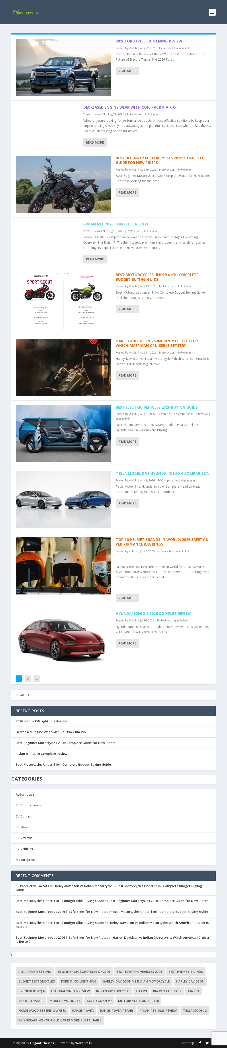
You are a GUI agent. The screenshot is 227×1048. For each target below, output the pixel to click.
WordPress (83, 1043)
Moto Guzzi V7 (99, 1001)
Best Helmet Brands (185, 971)
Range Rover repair (116, 1010)
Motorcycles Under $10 (138, 1001)
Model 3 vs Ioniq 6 (65, 1001)
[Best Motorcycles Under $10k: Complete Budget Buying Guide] (63, 301)
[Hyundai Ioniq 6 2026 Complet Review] (63, 639)
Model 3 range (30, 1001)
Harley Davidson (190, 981)
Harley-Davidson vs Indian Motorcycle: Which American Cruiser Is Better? (157, 343)
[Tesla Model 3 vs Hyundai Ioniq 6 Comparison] (63, 499)
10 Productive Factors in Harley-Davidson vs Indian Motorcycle (64, 886)
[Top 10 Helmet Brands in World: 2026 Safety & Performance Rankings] (63, 565)
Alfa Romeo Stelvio (34, 971)
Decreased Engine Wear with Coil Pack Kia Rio (129, 107)
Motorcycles (166, 169)
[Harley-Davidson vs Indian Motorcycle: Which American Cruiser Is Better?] (63, 367)
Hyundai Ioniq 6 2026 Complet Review (153, 613)
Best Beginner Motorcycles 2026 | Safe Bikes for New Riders (62, 912)
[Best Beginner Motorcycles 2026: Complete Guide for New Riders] (63, 184)
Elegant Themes (42, 1043)
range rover (83, 1010)
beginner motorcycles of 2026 (84, 971)
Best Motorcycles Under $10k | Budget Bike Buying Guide (60, 901)
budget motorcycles (36, 981)
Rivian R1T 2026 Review (158, 1010)
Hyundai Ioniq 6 (31, 991)
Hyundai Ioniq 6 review (70, 991)
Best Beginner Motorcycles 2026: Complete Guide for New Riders (160, 160)
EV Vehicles (166, 48)
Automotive (134, 114)
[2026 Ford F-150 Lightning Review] (63, 67)
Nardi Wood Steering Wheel (42, 1010)
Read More (127, 71)
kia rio (193, 991)
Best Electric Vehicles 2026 (139, 971)
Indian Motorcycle (112, 991)
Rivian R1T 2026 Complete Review (115, 224)
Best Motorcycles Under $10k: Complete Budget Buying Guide (157, 277)
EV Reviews (133, 231)
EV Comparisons (183, 414)
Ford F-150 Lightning (78, 981)
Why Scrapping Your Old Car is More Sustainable (59, 1020)
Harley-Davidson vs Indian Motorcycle (136, 981)
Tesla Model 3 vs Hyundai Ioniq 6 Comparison (163, 473)
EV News (22, 827)
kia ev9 (141, 991)
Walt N (133, 48)
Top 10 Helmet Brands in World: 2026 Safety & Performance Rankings (162, 542)
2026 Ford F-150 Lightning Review (149, 41)
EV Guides (23, 816)
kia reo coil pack (167, 991)
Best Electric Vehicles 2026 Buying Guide (157, 407)
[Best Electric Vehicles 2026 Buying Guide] (63, 433)
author (133, 551)
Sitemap (188, 1043)
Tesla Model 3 (195, 1010)
